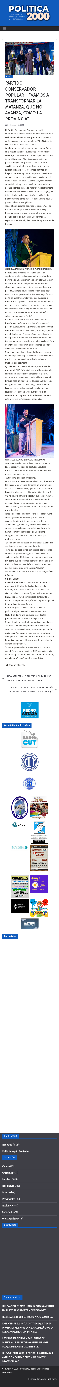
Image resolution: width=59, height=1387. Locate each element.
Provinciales (8, 1199)
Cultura (6, 1166)
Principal (7, 1192)
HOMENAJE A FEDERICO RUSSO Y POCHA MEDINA (27, 1317)
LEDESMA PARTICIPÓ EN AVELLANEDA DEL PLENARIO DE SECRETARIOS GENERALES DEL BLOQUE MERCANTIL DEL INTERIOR (25, 1342)
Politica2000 (24, 1369)
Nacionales (8, 1185)
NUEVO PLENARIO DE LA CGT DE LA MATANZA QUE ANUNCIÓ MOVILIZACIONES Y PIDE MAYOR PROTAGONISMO (27, 1357)
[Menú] (4, 28)
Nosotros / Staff (10, 1144)
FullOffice (51, 1379)
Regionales (8, 1205)
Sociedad (7, 1212)
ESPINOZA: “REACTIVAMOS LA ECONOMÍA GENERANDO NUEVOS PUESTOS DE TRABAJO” (30, 689)
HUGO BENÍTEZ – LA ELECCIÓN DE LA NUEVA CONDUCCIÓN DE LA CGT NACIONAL (28, 678)
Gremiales (7, 1172)
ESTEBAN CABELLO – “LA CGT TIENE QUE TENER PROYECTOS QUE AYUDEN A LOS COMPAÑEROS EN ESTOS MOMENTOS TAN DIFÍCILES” (28, 1327)
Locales (9, 76)
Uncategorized (10, 1218)
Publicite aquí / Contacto (15, 1151)
